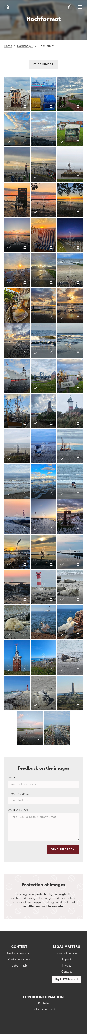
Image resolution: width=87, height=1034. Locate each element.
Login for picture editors (43, 1009)
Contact (66, 971)
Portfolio (43, 1003)
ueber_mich (19, 965)
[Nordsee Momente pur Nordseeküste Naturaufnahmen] (17, 94)
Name (12, 778)
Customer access (19, 959)
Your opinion (18, 810)
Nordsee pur (25, 46)
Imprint (66, 959)
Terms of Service (66, 953)
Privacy (66, 965)
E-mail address (19, 794)
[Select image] (9, 106)
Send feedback (63, 849)
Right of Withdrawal (66, 979)
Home (8, 46)
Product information (19, 953)
